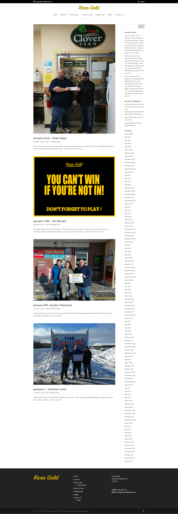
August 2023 (129, 242)
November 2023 (130, 232)
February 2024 (129, 223)
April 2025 (128, 185)
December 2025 (130, 159)
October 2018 (129, 417)
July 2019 (128, 388)
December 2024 (130, 191)
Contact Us (119, 15)
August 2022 (129, 280)
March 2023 (128, 258)
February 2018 (129, 442)
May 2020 (128, 359)
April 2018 (128, 436)
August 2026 (129, 134)
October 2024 (129, 197)
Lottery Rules (81, 485)
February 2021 (129, 337)
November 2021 (130, 309)
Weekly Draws (55, 142)
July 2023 (128, 245)
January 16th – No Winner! (49, 221)
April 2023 (128, 255)
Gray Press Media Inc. (81, 511)
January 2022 (129, 302)
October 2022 (129, 274)
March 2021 (128, 334)
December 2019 (130, 372)
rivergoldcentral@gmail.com (126, 492)
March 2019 (128, 401)
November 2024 (130, 194)
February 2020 (129, 366)
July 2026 (128, 137)
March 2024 (128, 220)
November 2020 (130, 347)
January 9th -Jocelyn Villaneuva (52, 305)
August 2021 (129, 318)
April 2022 (128, 293)
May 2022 (128, 290)
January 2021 (129, 340)
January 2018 (129, 445)
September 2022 (130, 277)
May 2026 (128, 143)
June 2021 (128, 325)
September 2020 (130, 353)
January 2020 (129, 369)
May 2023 (128, 251)
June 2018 (128, 429)
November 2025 (130, 162)
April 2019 (128, 398)
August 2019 (129, 385)
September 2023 (130, 239)
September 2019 (130, 382)
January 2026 (129, 156)
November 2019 (130, 375)
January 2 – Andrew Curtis (49, 389)
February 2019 (129, 404)
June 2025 (128, 178)
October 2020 (129, 350)
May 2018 (128, 433)
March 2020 (128, 363)
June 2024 (128, 210)
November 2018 (130, 413)
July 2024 (128, 207)
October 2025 (129, 166)
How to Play (73, 15)
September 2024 (130, 201)
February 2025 (129, 188)
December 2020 (130, 344)
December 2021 (130, 305)
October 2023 (129, 236)
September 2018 (130, 420)
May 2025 (128, 182)
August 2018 (129, 423)
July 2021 (128, 321)
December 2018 (130, 410)
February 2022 (129, 299)
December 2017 (130, 448)
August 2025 (129, 172)
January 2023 (129, 264)
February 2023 (129, 261)
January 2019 (129, 407)
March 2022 (128, 296)
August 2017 (129, 461)
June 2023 (128, 248)
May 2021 (128, 328)
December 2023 (130, 229)
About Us (63, 15)
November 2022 (130, 270)
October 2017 (129, 455)
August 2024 (129, 204)
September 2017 (130, 458)
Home (55, 15)
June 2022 (128, 286)
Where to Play (88, 15)
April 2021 (128, 331)
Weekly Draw (99, 15)
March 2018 (128, 439)
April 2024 (128, 216)
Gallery (109, 15)
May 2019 (128, 394)
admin (37, 142)
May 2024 (128, 213)
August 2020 (129, 356)
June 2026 (128, 140)
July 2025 (128, 175)
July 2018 (128, 426)
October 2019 (129, 378)
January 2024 (129, 226)
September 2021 (130, 315)
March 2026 (128, 150)
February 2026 (129, 153)
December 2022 (130, 267)
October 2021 (129, 312)
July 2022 (128, 283)
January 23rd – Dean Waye (50, 138)
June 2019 (128, 391)
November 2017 (130, 452)
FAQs (79, 500)
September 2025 (130, 169)
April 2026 (128, 147)
